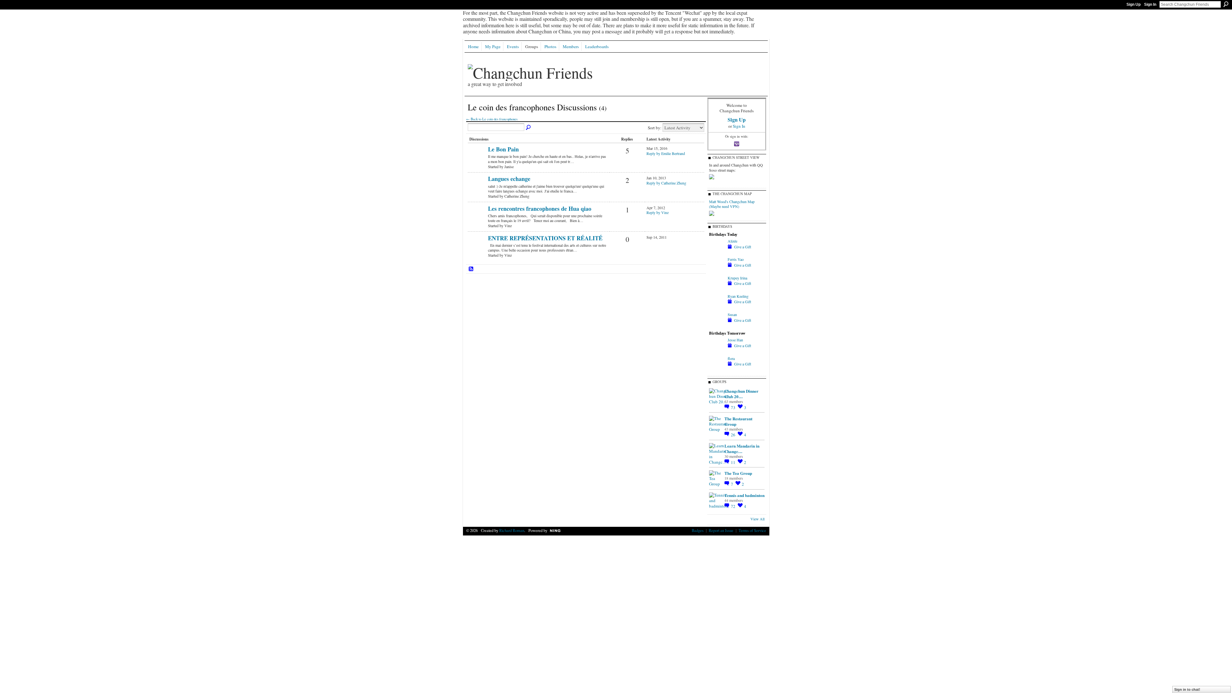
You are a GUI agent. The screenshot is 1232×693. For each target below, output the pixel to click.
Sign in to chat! (1187, 689)
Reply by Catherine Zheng (666, 182)
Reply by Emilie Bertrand (665, 153)
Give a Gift (742, 246)
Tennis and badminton (744, 495)
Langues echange (509, 179)
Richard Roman (511, 530)
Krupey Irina (737, 277)
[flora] (716, 370)
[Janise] (477, 159)
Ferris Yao (736, 259)
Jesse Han (735, 339)
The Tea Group (738, 473)
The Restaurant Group (738, 421)
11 (733, 462)
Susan (732, 314)
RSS (471, 269)
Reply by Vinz (657, 212)
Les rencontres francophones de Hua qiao (539, 208)
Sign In (1150, 4)
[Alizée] (716, 252)
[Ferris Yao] (716, 271)
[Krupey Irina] (716, 289)
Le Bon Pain (503, 149)
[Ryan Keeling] (716, 308)
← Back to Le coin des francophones (492, 119)
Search (1225, 4)
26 (733, 435)
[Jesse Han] (716, 351)
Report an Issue (721, 530)
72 (733, 506)
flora (731, 358)
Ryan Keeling (738, 296)
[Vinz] (477, 219)
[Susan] (716, 326)
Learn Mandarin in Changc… (741, 448)
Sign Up (1133, 4)
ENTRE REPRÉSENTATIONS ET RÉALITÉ (545, 238)
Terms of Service (752, 530)
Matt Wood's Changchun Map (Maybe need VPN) (732, 204)
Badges (698, 530)
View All (757, 518)
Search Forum (529, 128)
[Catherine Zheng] (477, 189)
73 (733, 407)
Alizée (732, 241)
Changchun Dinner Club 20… (741, 393)
